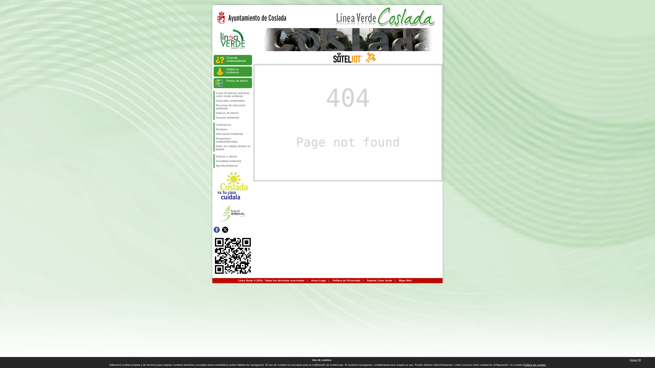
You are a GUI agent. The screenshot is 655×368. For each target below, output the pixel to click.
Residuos (221, 129)
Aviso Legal (318, 280)
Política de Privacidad (346, 280)
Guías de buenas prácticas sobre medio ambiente (232, 94)
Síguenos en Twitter (225, 230)
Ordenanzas (223, 124)
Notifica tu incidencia (232, 71)
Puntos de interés (237, 80)
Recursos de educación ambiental (230, 107)
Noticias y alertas (226, 156)
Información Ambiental (229, 133)
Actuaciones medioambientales (227, 140)
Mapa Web (405, 280)
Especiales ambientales (230, 100)
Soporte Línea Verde (379, 280)
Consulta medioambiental (236, 59)
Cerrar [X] (635, 360)
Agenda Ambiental (227, 165)
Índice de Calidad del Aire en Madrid (233, 148)
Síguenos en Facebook (217, 230)
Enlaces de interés (227, 112)
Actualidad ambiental (228, 161)
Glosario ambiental (227, 117)
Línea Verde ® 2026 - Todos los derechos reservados (271, 280)
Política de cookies (534, 364)
